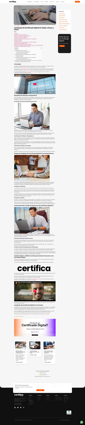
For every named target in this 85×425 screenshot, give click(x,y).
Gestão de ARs (61, 17)
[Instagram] (23, 407)
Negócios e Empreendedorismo (64, 23)
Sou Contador (36, 1)
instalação (22, 130)
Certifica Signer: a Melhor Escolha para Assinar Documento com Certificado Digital (28, 45)
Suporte (57, 1)
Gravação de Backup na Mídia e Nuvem (20, 43)
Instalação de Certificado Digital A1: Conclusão (22, 46)
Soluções (46, 1)
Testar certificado (58, 397)
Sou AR (42, 1)
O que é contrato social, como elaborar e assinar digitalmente (48, 352)
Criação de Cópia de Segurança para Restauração (22, 44)
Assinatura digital (62, 13)
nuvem (42, 235)
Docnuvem (65, 401)
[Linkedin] (15, 407)
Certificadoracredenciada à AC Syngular (31, 401)
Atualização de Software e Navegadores (21, 36)
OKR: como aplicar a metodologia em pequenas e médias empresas (20, 352)
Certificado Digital (17, 25)
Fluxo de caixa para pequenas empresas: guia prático (34, 352)
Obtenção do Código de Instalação (22, 53)
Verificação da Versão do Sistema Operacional (22, 35)
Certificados (29, 1)
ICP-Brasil (38, 259)
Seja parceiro (48, 397)
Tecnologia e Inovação (63, 29)
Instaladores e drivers (58, 398)
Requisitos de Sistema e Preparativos (20, 34)
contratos (24, 67)
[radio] (39, 375)
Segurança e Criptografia (63, 25)
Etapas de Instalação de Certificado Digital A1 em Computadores (25, 54)
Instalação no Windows (20, 55)
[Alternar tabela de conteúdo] (41, 48)
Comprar (39, 398)
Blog (29, 398)
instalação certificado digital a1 (19, 316)
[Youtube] (18, 407)
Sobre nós (51, 1)
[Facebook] (20, 407)
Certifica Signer (17, 259)
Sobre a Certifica (62, 27)
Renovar (39, 397)
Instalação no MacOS (20, 56)
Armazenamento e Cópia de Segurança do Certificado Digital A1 (25, 42)
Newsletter (30, 404)
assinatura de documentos (31, 71)
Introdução (16, 33)
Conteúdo (62, 1)
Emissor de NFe (66, 398)
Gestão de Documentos (63, 19)
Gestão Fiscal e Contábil (63, 21)
